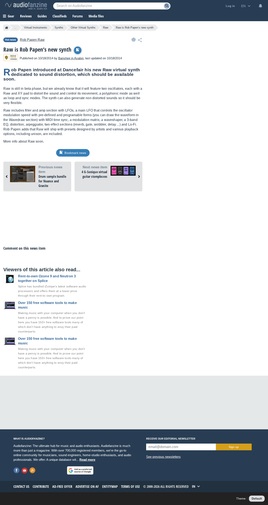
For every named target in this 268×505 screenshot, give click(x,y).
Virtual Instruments (35, 27)
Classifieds (60, 16)
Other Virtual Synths (83, 27)
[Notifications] (260, 5)
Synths (59, 27)
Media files (96, 16)
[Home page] (6, 28)
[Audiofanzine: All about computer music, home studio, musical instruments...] (26, 6)
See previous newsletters (163, 456)
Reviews (26, 16)
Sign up (234, 447)
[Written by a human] (10, 58)
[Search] (167, 6)
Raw (105, 27)
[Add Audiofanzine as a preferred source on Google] (80, 470)
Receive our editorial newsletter (170, 438)
